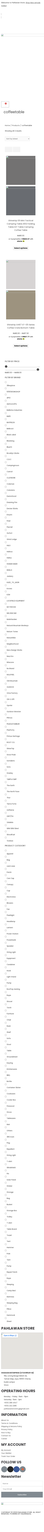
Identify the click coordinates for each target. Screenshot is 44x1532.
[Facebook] (16, 1469)
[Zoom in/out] (23, 1526)
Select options (20, 248)
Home (7, 125)
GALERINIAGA (26, 1514)
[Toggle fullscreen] (16, 1526)
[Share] (10, 1526)
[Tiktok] (4, 1469)
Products (16, 125)
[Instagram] (10, 1469)
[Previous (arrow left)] (3, 1530)
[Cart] (5, 104)
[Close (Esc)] (3, 1526)
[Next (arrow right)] (10, 1530)
